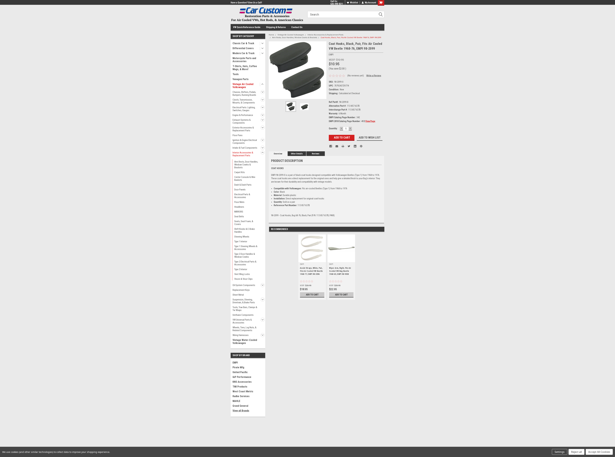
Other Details (297, 153)
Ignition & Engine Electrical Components (245, 141)
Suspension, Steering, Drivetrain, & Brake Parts (244, 301)
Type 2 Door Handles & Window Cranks (244, 255)
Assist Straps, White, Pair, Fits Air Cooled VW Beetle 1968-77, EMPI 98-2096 (311, 271)
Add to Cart (312, 294)
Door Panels (240, 189)
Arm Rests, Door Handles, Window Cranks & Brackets (246, 164)
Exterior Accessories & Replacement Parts (243, 129)
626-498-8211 (336, 4)
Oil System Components (244, 285)
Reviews (315, 153)
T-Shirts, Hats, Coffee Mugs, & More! (245, 68)
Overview (278, 153)
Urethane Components (243, 315)
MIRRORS (238, 211)
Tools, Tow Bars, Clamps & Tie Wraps (245, 309)
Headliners (239, 206)
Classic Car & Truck (243, 43)
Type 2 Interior (240, 269)
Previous (272, 70)
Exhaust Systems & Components (242, 121)
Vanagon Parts (241, 79)
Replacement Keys (241, 290)
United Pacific (240, 372)
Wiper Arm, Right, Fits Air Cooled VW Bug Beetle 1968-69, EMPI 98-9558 (340, 271)
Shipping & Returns (276, 27)
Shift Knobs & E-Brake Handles (244, 230)
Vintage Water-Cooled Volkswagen (245, 342)
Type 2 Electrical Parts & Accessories (245, 263)
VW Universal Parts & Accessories (242, 321)
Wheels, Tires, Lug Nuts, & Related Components (244, 329)
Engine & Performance (243, 115)
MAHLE (236, 401)
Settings (560, 452)
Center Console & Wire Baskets (244, 178)
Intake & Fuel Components (245, 147)
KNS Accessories (242, 381)
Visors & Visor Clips (243, 278)
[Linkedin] (355, 146)
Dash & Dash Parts (242, 184)
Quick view (341, 259)
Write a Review (373, 75)
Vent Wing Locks (242, 274)
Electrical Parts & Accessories (242, 196)
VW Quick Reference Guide (246, 27)
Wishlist (354, 2)
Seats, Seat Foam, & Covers (243, 223)
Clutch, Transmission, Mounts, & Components (244, 101)
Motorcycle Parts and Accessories (244, 60)
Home (271, 35)
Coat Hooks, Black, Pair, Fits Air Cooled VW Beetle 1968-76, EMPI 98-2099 (351, 38)
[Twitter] (349, 146)
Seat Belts (239, 216)
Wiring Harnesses (241, 335)
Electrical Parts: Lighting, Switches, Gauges (244, 109)
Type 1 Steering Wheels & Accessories (245, 248)
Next (323, 70)
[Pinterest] (361, 146)
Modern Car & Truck (243, 53)
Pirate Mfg (238, 367)
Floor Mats (239, 202)
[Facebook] (330, 146)
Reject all (576, 452)
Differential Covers (243, 48)
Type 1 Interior (240, 241)
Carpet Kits (239, 172)
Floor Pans (237, 135)
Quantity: (333, 128)
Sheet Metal (238, 294)
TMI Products (240, 386)
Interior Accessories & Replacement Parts (243, 154)
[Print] (343, 146)
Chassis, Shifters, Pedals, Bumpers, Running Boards (244, 93)
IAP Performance (242, 377)
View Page (370, 121)
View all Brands (241, 410)
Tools (236, 74)
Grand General (240, 405)
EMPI (235, 362)
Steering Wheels (241, 236)
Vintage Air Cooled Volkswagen (243, 86)
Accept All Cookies (599, 452)
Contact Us (296, 27)
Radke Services (241, 396)
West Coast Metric (243, 391)
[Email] (337, 146)
